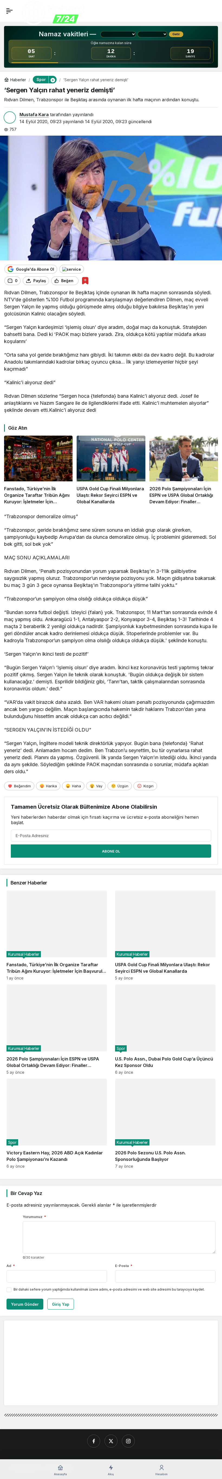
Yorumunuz (34, 1216)
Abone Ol (111, 851)
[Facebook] (93, 1441)
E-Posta (123, 1265)
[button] (52, 79)
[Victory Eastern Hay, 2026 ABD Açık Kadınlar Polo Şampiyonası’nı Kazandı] (56, 1123)
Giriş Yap (60, 1304)
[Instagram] (128, 1441)
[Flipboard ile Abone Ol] (71, 269)
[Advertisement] (53, 1362)
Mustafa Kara (34, 114)
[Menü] (9, 10)
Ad (10, 1265)
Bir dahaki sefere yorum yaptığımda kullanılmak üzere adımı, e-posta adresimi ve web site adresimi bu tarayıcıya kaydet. (109, 1289)
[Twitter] (111, 1441)
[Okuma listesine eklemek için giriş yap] (85, 280)
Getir (176, 34)
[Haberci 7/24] (53, 13)
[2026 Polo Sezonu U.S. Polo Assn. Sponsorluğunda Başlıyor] (165, 1123)
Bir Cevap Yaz (26, 1193)
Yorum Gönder (25, 1304)
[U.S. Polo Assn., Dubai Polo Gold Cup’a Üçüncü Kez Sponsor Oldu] (165, 1029)
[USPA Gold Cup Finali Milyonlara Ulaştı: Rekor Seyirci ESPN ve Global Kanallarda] (111, 470)
